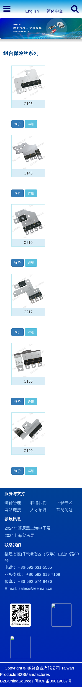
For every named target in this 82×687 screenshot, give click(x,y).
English (32, 11)
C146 (28, 173)
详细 (31, 124)
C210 (28, 242)
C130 (28, 381)
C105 (28, 104)
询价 (17, 124)
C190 (28, 451)
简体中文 (55, 11)
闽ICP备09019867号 (53, 681)
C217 (28, 312)
